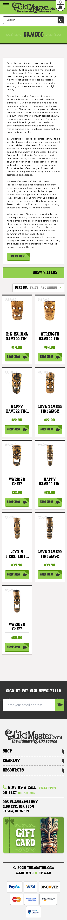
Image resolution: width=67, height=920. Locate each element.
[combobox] (33, 20)
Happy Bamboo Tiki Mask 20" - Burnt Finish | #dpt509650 (50, 482)
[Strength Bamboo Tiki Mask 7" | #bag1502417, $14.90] (50, 310)
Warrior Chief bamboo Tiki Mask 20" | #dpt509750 (17, 627)
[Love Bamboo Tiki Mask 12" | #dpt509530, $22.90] (50, 383)
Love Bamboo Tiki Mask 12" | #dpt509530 (50, 409)
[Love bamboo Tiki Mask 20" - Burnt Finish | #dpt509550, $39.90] (50, 528)
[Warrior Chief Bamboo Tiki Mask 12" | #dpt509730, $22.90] (17, 455)
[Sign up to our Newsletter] (59, 705)
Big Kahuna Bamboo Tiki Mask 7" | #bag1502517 (17, 336)
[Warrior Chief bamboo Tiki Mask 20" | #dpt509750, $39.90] (17, 601)
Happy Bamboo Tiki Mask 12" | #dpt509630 (17, 409)
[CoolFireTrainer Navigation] (6, 4)
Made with (25, 873)
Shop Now (13, 357)
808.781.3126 (26, 793)
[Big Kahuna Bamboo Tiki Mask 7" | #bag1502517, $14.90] (17, 310)
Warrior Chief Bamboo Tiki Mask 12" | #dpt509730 (17, 482)
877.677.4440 (47, 788)
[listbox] (46, 287)
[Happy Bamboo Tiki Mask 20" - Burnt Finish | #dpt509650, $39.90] (50, 455)
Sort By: (21, 287)
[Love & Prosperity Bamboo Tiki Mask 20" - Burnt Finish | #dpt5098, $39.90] (17, 528)
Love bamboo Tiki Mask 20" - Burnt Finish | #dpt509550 (50, 554)
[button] (33, 272)
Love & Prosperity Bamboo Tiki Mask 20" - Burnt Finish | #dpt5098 (17, 554)
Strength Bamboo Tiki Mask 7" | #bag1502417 (50, 336)
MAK (47, 873)
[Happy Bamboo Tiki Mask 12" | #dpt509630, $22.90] (17, 383)
